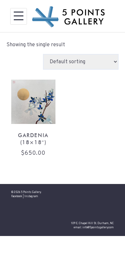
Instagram (31, 196)
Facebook (16, 196)
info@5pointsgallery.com (98, 227)
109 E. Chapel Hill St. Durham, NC (92, 223)
